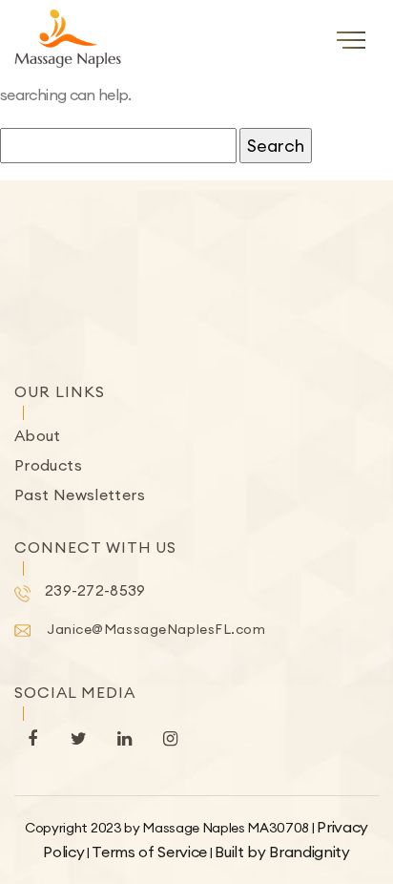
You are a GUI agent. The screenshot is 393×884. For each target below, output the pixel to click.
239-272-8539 (95, 590)
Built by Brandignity (282, 851)
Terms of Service (149, 851)
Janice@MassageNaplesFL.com (156, 629)
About (37, 435)
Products (48, 464)
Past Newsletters (79, 494)
